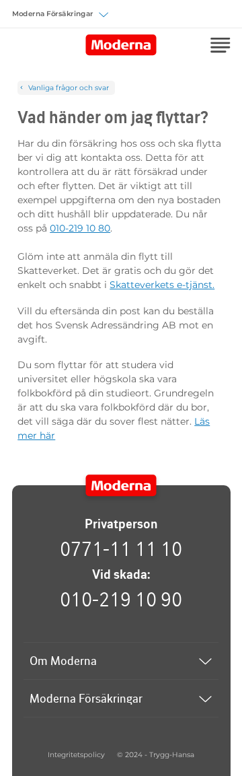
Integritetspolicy (76, 754)
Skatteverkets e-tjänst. (162, 285)
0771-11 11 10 (121, 548)
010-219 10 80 (80, 228)
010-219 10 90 (121, 599)
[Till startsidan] (121, 486)
